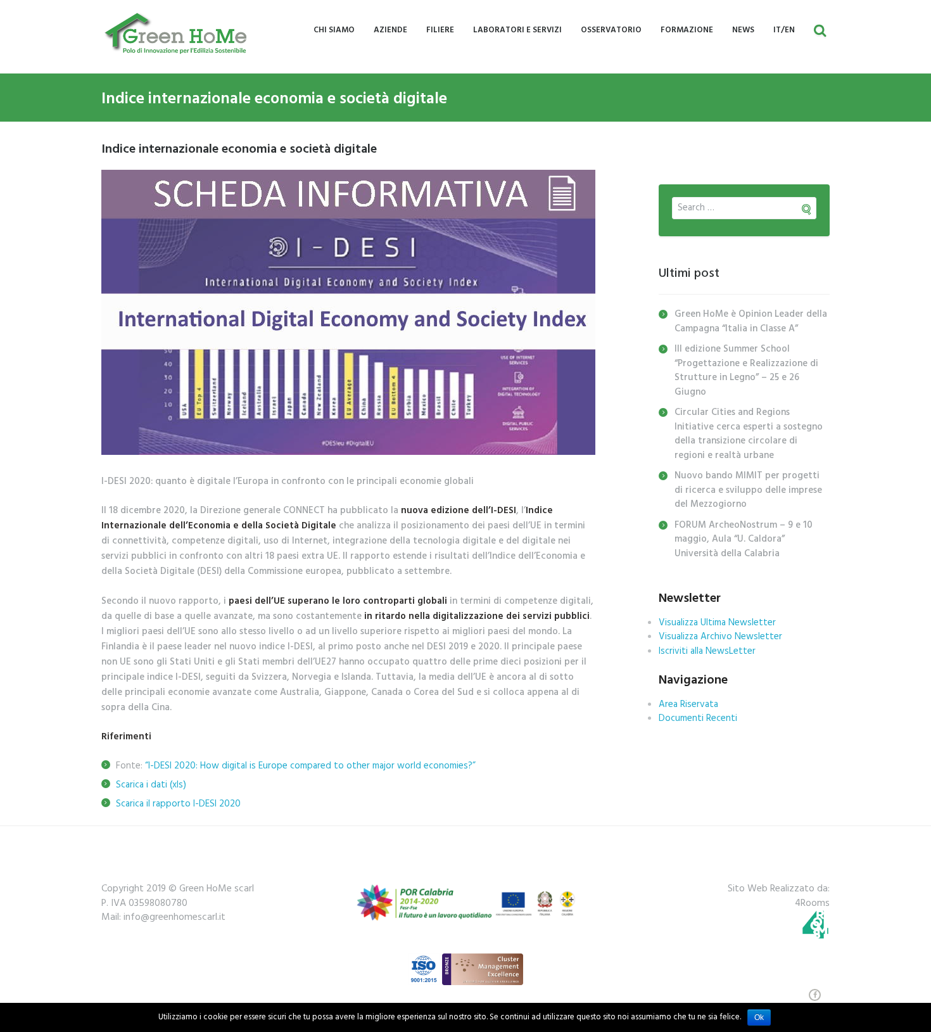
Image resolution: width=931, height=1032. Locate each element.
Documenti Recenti (698, 718)
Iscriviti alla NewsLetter (707, 651)
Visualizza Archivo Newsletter (720, 636)
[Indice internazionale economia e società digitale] (348, 312)
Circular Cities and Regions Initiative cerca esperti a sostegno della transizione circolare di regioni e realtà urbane (748, 434)
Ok (759, 1017)
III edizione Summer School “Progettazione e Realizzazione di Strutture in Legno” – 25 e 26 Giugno (746, 370)
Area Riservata (688, 704)
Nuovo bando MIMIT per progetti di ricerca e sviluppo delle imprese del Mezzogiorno (748, 490)
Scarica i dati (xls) (151, 785)
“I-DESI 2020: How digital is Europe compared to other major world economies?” (310, 766)
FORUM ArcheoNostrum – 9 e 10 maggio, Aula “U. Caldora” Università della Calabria (743, 539)
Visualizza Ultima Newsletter (717, 622)
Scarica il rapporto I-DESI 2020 (178, 804)
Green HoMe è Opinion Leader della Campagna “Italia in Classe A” (750, 321)
